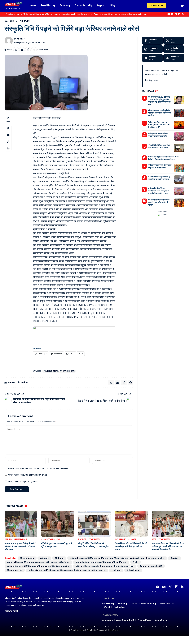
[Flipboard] (179, 14)
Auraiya (174, 558)
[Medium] (176, 14)
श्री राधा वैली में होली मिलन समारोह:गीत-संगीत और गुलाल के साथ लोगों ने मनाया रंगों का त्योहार (158, 190)
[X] (173, 41)
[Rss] (182, 14)
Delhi (135, 562)
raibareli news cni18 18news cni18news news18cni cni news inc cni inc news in (67, 570)
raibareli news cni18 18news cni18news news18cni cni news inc (38, 566)
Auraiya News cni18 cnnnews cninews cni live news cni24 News (120, 14)
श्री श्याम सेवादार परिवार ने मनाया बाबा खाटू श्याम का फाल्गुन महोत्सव (159, 166)
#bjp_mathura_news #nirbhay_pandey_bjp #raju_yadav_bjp (105, 566)
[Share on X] (16, 49)
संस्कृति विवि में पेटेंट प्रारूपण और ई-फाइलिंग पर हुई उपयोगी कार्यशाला (159, 177)
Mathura (9, 21)
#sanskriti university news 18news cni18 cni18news (101, 562)
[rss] (173, 58)
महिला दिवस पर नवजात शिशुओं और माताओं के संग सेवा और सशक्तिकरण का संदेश (159, 112)
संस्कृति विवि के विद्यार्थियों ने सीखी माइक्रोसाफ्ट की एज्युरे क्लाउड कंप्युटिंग (93, 545)
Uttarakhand (133, 570)
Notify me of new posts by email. (23, 481)
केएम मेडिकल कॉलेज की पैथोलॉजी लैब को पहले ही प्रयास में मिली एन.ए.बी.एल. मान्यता (131, 546)
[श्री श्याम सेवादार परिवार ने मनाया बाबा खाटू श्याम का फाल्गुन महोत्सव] (179, 168)
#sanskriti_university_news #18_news (59, 371)
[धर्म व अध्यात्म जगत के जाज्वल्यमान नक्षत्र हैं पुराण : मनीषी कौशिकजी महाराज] (179, 203)
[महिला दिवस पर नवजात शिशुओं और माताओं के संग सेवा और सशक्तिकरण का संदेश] (179, 113)
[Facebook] (152, 41)
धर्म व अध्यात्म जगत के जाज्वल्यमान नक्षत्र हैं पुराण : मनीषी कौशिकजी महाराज (158, 202)
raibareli (44, 558)
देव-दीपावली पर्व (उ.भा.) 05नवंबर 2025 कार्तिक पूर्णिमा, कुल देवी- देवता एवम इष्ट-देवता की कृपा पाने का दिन (159, 101)
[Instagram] (152, 49)
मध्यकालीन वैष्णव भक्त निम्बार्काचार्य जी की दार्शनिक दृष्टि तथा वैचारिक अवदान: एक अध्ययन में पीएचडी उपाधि (168, 546)
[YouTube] (168, 14)
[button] (177, 5)
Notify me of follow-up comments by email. (27, 474)
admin (20, 39)
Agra (43, 539)
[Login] (172, 6)
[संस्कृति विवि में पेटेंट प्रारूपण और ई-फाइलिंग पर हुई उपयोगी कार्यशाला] (179, 179)
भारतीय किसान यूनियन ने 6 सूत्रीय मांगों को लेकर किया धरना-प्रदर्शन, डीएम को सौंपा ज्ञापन (20, 546)
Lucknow (116, 570)
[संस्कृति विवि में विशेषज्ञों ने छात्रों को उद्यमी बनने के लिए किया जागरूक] (179, 148)
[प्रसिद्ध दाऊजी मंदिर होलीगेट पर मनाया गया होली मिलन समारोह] (179, 136)
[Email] (22, 49)
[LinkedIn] (173, 49)
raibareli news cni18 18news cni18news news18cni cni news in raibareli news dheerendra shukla (49, 14)
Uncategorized (14, 570)
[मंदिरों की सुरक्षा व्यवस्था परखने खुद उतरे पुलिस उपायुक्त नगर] (57, 524)
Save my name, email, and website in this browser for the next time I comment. (38, 468)
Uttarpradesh (23, 21)
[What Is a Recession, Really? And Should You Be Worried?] (179, 125)
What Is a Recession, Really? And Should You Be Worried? (159, 124)
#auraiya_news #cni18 (151, 566)
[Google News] (172, 14)
